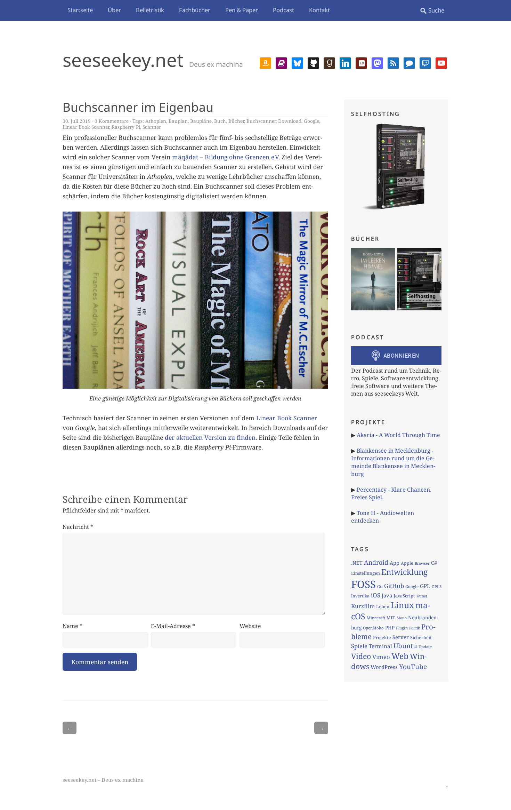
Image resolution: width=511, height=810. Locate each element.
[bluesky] (297, 62)
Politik (414, 628)
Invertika (360, 596)
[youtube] (441, 62)
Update (425, 646)
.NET (357, 562)
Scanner (152, 127)
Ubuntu (405, 645)
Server (400, 637)
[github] (313, 62)
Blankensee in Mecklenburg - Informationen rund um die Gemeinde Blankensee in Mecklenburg (393, 462)
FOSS (363, 584)
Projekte (382, 637)
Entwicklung (404, 571)
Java (387, 595)
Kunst (421, 595)
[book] (281, 62)
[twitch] (425, 62)
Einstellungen (365, 573)
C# (434, 562)
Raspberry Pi (126, 127)
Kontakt (319, 10)
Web (399, 655)
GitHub (394, 586)
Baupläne (201, 121)
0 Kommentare (112, 121)
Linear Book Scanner (86, 127)
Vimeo (381, 657)
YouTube (413, 666)
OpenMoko (373, 627)
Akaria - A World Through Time (398, 435)
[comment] (409, 62)
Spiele (359, 646)
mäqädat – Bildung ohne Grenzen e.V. (226, 157)
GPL (425, 585)
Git (380, 586)
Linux (402, 605)
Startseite (80, 10)
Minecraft (376, 617)
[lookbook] (361, 62)
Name (72, 626)
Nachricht (78, 527)
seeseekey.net (123, 59)
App (394, 562)
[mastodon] (377, 62)
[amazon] (265, 62)
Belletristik (150, 10)
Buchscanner (261, 121)
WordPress (384, 667)
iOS (375, 595)
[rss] (393, 62)
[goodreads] (329, 62)
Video (361, 656)
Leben (382, 606)
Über (114, 10)
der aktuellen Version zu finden (210, 437)
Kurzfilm (363, 606)
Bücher (236, 121)
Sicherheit (420, 637)
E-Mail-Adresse (173, 626)
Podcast (283, 10)
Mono (402, 618)
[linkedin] (345, 62)
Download (289, 121)
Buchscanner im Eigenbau (138, 106)
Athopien (155, 121)
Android (376, 562)
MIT (391, 618)
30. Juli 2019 (77, 121)
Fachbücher (194, 10)
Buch (220, 121)
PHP (390, 628)
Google (311, 121)
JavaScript (404, 596)
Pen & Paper (241, 10)
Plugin (402, 627)
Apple (407, 563)
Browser (422, 563)
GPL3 (436, 586)
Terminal (380, 646)
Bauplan (178, 121)
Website (250, 626)
